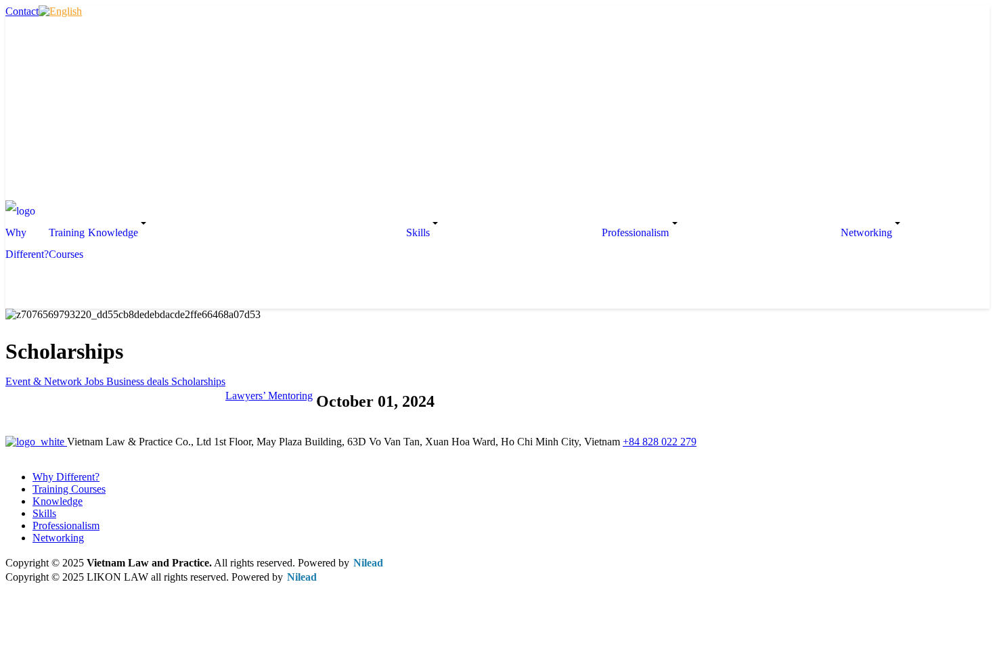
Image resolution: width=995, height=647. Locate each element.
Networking (58, 537)
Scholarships (198, 381)
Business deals (138, 381)
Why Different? (27, 243)
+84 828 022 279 (659, 441)
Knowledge (57, 501)
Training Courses (67, 243)
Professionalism (66, 525)
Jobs (95, 381)
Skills (44, 513)
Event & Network (45, 381)
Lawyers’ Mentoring (269, 395)
